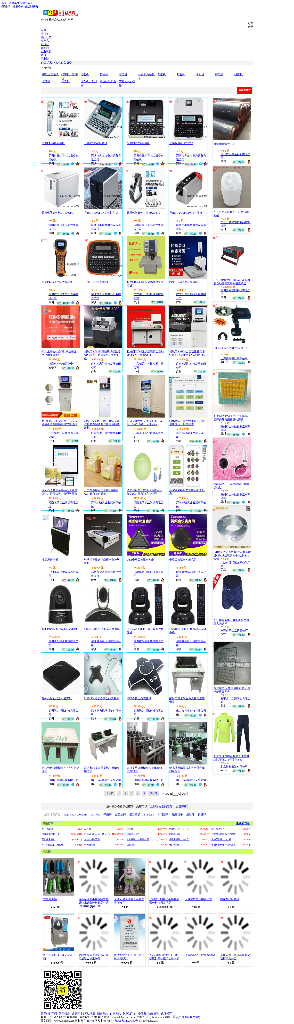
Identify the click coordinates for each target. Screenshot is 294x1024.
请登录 (6, 6)
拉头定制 (131, 844)
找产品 (45, 40)
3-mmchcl (149, 814)
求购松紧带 (89, 844)
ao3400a (95, 814)
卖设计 (45, 44)
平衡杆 (107, 814)
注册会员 (18, 6)
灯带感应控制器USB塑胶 (223, 834)
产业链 (45, 58)
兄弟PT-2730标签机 (138, 143)
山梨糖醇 (120, 814)
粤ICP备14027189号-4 (127, 1020)
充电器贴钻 (50, 899)
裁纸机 (162, 74)
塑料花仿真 (174, 834)
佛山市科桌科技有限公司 (191, 710)
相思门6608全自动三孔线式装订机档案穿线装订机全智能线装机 (102, 424)
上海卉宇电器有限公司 (234, 358)
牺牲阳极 (134, 814)
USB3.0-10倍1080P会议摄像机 (102, 629)
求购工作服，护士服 (221, 839)
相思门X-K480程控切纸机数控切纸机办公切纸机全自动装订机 (102, 355)
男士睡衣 (131, 829)
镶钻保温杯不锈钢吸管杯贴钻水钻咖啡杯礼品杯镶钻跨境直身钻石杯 (94, 903)
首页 (4, 3)
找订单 (45, 33)
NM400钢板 (47, 829)
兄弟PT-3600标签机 (95, 143)
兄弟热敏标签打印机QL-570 (143, 212)
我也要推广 (245, 90)
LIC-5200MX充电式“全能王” (230, 348)
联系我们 (128, 1013)
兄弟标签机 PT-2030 (181, 143)
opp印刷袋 (174, 844)
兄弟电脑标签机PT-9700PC (58, 212)
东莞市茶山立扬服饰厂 (234, 630)
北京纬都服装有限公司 (234, 766)
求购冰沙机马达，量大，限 (97, 834)
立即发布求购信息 (161, 806)
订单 (250, 23)
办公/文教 (47, 62)
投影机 (238, 74)
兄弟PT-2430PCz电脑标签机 (185, 212)
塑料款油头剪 (218, 829)
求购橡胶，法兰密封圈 (138, 839)
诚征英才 (77, 1013)
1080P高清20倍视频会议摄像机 (60, 629)
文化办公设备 (63, 62)
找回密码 (31, 6)
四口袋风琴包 (48, 839)
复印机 (46, 81)
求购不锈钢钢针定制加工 (223, 844)
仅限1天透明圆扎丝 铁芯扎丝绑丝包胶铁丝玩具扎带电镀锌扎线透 (232, 555)
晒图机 (181, 74)
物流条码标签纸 (229, 899)
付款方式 (115, 1013)
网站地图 (89, 1013)
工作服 (87, 829)
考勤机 (200, 74)
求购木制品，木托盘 (179, 839)
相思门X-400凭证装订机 (183, 282)
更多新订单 (243, 823)
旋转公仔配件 (133, 834)
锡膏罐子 (177, 814)
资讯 (43, 55)
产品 (250, 26)
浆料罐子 (163, 814)
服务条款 (102, 1013)
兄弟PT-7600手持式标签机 (57, 282)
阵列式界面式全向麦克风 (57, 698)
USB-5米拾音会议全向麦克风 (101, 698)
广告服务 (140, 1013)
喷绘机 (123, 74)
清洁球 (190, 814)
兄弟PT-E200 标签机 (96, 282)
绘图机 (85, 74)
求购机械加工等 (92, 839)
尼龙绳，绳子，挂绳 (179, 829)
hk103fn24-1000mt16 (75, 814)
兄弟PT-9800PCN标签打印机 (101, 212)
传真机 (65, 81)
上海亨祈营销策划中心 (62, 363)
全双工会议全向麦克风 (183, 559)
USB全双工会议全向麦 (140, 559)
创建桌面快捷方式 (19, 3)
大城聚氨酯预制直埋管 (198, 899)
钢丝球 (202, 814)
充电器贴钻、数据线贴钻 (200, 955)
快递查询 (153, 1013)
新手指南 (64, 1013)
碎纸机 (219, 74)
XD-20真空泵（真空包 (52, 844)
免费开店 (181, 806)
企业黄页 (46, 51)
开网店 (45, 47)
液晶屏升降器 (50, 559)
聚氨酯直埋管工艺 (224, 144)
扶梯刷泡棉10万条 (51, 834)
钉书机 (104, 74)
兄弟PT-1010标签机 (53, 143)
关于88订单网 (49, 1013)
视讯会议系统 (50, 74)
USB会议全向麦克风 (139, 698)
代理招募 (166, 1013)
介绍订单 (46, 37)
